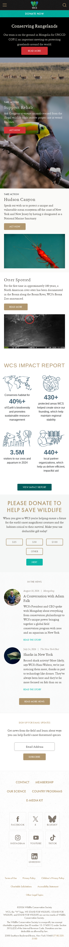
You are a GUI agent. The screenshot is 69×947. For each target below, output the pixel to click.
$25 (14, 542)
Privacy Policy (29, 878)
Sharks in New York (38, 654)
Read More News (34, 701)
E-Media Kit (34, 800)
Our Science (16, 791)
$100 (54, 542)
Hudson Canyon (20, 199)
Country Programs (47, 791)
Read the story (32, 639)
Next (34, 562)
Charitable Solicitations (21, 886)
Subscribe (34, 756)
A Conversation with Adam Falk (43, 598)
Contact (22, 782)
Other (37, 551)
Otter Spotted (17, 280)
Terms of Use (11, 878)
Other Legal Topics (34, 895)
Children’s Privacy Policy (52, 878)
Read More (34, 50)
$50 (34, 542)
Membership (44, 782)
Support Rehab (18, 107)
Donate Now (34, 13)
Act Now (14, 130)
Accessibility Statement (48, 886)
